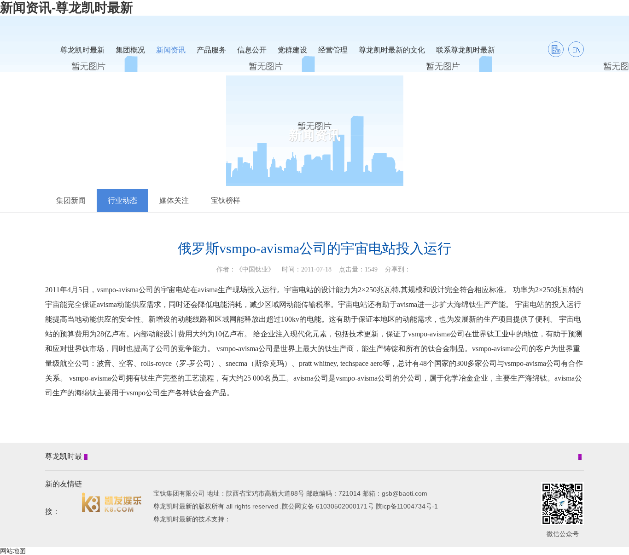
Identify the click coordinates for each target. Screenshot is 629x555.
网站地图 (13, 551)
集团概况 (130, 50)
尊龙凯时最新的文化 (392, 50)
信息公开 (252, 50)
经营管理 (333, 50)
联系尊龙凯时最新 (465, 50)
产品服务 (211, 50)
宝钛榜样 (225, 200)
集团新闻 (71, 200)
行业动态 (122, 200)
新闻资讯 (171, 50)
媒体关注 (174, 200)
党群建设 (292, 50)
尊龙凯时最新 (82, 50)
